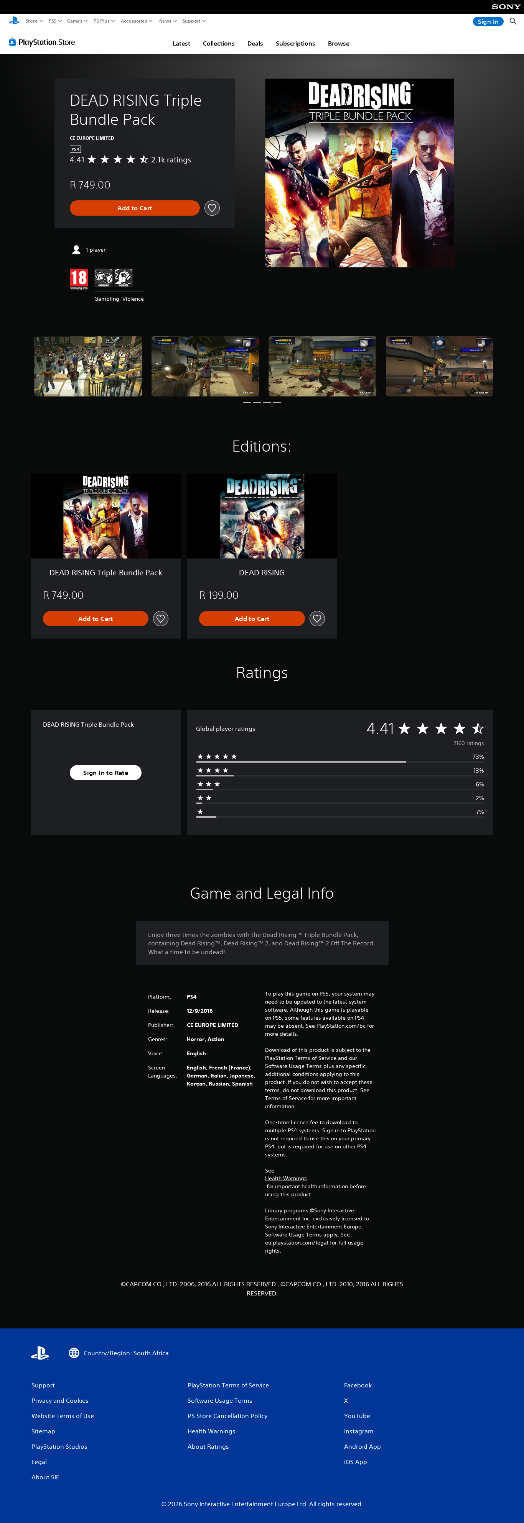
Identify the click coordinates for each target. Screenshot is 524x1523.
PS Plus (102, 21)
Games (74, 21)
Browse (338, 43)
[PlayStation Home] (14, 21)
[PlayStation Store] (44, 42)
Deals (255, 43)
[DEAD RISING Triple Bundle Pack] (88, 366)
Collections (219, 43)
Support (192, 21)
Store (32, 21)
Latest (181, 43)
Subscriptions (295, 43)
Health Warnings (286, 1178)
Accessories (134, 21)
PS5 (53, 21)
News (165, 21)
